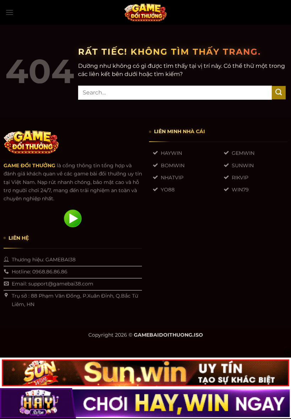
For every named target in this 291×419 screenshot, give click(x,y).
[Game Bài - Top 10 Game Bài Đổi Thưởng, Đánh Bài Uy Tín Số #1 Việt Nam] (145, 12)
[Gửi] (279, 92)
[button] (9, 12)
